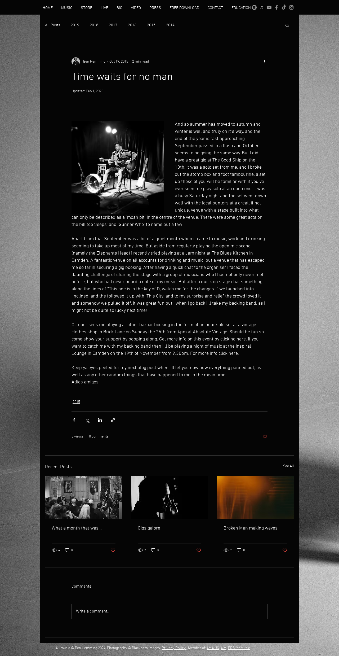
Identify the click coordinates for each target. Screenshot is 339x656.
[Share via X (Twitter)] (87, 420)
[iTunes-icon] (262, 7)
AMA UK (213, 648)
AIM (223, 648)
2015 (151, 25)
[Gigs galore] (169, 497)
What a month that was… (77, 528)
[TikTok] (284, 7)
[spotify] (254, 7)
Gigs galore (149, 528)
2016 (132, 25)
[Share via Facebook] (74, 420)
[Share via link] (112, 420)
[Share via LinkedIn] (99, 420)
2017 (113, 25)
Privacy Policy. (174, 648)
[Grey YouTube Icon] (269, 7)
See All (288, 466)
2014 (170, 25)
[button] (287, 25)
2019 (75, 25)
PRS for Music (239, 648)
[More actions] (264, 61)
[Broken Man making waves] (255, 497)
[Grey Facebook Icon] (276, 7)
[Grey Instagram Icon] (291, 7)
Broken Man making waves (251, 528)
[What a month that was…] (83, 497)
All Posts (52, 25)
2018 (94, 25)
